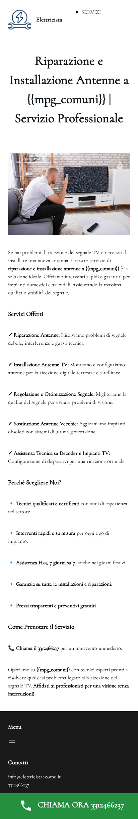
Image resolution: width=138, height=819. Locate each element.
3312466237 (18, 784)
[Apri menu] (12, 741)
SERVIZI (91, 12)
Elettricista (49, 19)
